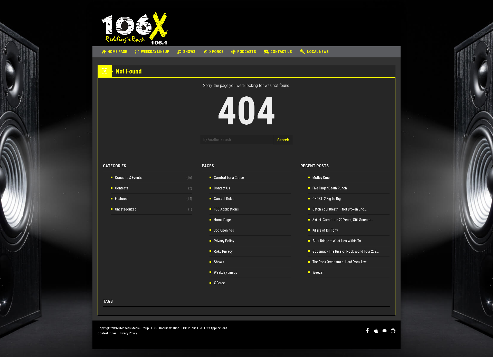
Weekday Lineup (155, 51)
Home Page (117, 51)
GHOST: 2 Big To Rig (326, 199)
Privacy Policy (224, 241)
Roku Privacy (223, 251)
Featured (121, 199)
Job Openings (224, 230)
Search (283, 139)
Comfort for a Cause (229, 178)
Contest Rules (224, 199)
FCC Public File (192, 328)
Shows (189, 51)
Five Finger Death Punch (329, 188)
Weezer (318, 272)
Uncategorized (125, 209)
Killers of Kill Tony (325, 230)
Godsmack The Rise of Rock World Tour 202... (345, 251)
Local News (318, 51)
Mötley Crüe (321, 178)
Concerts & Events (128, 178)
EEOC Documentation (165, 328)
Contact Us (281, 51)
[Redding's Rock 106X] (134, 27)
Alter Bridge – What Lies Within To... (337, 241)
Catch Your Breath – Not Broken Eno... (339, 209)
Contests (121, 188)
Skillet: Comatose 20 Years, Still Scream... (342, 220)
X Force (216, 51)
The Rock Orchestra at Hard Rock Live (339, 262)
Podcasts (246, 51)
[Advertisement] (301, 24)
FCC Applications (226, 209)
